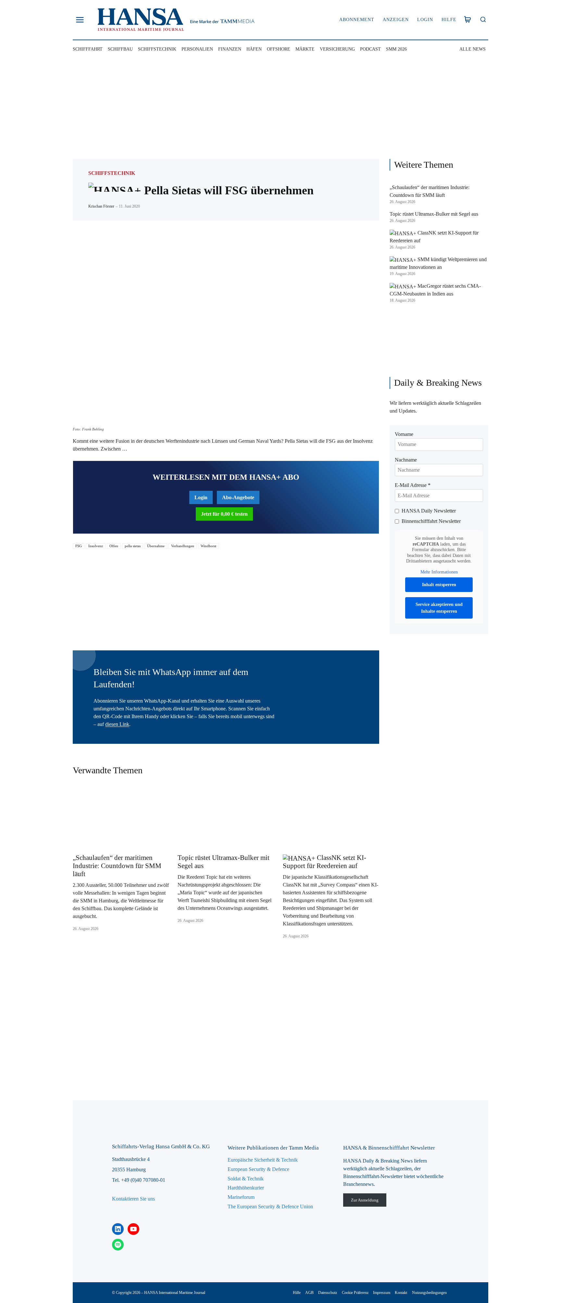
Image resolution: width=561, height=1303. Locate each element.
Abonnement (356, 19)
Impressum (381, 1292)
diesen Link (117, 724)
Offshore (278, 49)
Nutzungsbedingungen (429, 1292)
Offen (113, 546)
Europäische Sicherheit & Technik (263, 1160)
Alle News (472, 49)
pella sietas (133, 546)
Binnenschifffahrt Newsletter (431, 521)
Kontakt (401, 1292)
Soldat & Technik (246, 1178)
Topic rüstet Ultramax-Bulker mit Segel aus (223, 862)
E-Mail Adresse (412, 485)
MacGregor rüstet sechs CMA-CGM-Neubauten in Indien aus (435, 289)
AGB (309, 1292)
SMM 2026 (396, 49)
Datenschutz (327, 1292)
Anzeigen (396, 19)
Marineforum (241, 1197)
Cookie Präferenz (355, 1292)
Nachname (406, 460)
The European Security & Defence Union (270, 1206)
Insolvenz (95, 546)
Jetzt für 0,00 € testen (224, 514)
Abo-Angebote (238, 497)
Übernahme (156, 546)
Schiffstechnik (157, 49)
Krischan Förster (101, 206)
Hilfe (449, 19)
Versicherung (337, 49)
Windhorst (208, 546)
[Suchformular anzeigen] (483, 20)
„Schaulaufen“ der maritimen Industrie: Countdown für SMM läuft (117, 866)
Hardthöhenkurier (246, 1187)
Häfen (254, 49)
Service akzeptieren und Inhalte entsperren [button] (439, 608)
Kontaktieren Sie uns (133, 1198)
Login (425, 19)
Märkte (305, 49)
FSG (78, 546)
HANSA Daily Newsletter (429, 510)
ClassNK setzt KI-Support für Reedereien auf (324, 862)
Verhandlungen (182, 546)
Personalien (197, 49)
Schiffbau (120, 49)
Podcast (370, 49)
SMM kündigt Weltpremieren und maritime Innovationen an (438, 263)
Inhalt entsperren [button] (439, 584)
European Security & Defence (258, 1169)
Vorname (404, 434)
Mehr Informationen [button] (439, 572)
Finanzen (229, 49)
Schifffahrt (88, 49)
